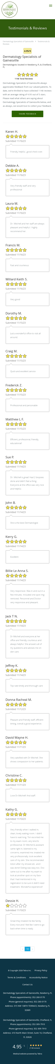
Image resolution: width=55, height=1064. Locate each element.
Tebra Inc (27, 970)
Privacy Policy (41, 970)
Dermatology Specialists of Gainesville (18, 41)
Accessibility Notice (38, 977)
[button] (50, 6)
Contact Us (27, 984)
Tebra (39, 1053)
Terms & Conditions (16, 977)
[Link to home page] (11, 9)
